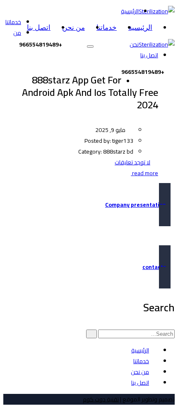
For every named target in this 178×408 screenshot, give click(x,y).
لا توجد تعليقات (132, 162)
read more (144, 173)
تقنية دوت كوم (101, 399)
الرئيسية (140, 28)
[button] (89, 204)
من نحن (73, 28)
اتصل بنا (39, 28)
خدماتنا (106, 28)
